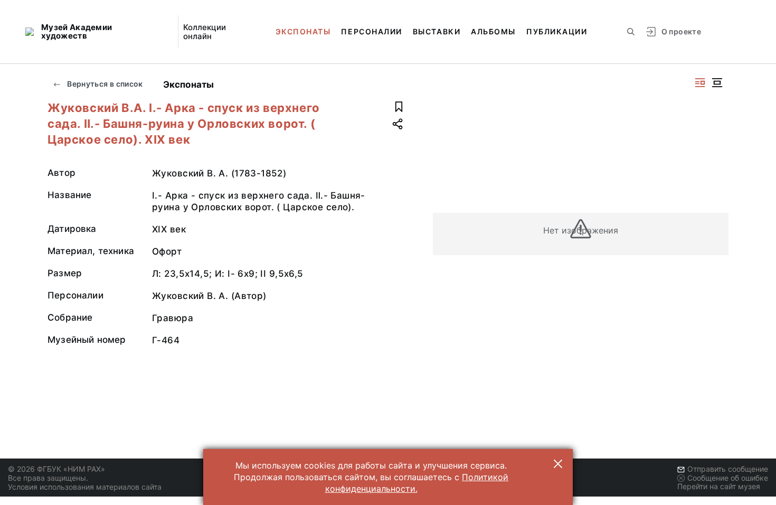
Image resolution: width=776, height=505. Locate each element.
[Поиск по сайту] (631, 32)
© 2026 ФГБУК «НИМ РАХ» (56, 468)
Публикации (556, 31)
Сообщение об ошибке (727, 477)
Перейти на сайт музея (718, 486)
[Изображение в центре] (716, 82)
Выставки (436, 31)
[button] (558, 464)
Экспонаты (303, 31)
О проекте (681, 31)
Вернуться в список (104, 83)
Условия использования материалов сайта (85, 486)
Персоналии (371, 31)
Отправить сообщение (727, 468)
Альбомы (493, 31)
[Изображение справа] (700, 82)
